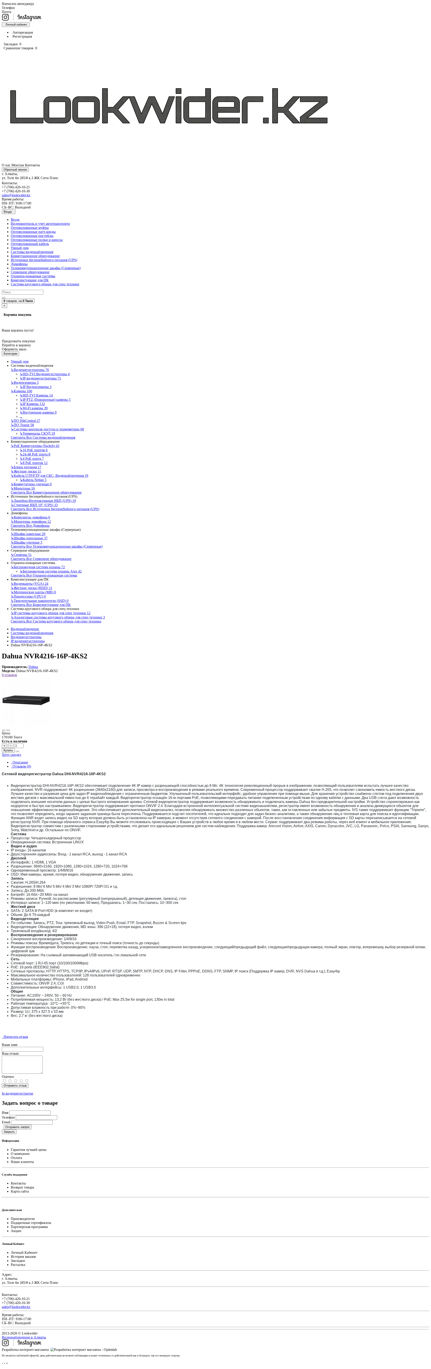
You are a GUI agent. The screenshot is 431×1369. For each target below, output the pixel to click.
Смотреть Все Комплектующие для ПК (41, 605)
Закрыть (9, 1131)
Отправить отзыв (15, 1085)
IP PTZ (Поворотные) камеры (45, 399)
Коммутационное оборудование (35, 256)
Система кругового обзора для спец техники (45, 284)
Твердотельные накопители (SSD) (39, 601)
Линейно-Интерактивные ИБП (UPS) (43, 501)
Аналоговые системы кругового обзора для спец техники (58, 617)
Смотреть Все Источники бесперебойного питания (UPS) (55, 509)
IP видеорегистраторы (40, 378)
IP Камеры (32, 404)
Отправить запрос (17, 1127)
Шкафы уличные (26, 542)
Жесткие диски (26, 471)
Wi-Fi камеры (34, 408)
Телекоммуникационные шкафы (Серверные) (46, 268)
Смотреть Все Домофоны (30, 525)
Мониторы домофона (31, 521)
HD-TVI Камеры (36, 395)
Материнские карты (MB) (33, 592)
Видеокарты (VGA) (29, 584)
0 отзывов (9, 675)
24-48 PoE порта (35, 454)
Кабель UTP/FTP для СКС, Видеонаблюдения (49, 475)
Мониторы (23, 488)
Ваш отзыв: (10, 1053)
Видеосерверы (25, 382)
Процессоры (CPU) (28, 596)
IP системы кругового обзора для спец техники (50, 613)
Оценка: (8, 1076)
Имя (5, 1113)
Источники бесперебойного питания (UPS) (44, 260)
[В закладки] (3, 730)
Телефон (8, 1117)
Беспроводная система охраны (38, 567)
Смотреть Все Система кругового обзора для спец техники (56, 621)
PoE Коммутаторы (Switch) (35, 446)
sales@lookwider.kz (16, 195)
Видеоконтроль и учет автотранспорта (40, 224)
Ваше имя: (10, 1045)
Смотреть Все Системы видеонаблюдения (43, 437)
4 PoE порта (32, 458)
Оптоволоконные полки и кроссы (37, 240)
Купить (8, 750)
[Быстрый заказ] (17, 751)
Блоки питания (26, 467)
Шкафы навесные (28, 534)
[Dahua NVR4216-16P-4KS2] (26, 725)
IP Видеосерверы (35, 387)
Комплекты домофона (30, 517)
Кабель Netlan (33, 480)
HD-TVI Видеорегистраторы (45, 374)
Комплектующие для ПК (30, 280)
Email (6, 1122)
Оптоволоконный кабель (30, 244)
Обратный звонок (15, 169)
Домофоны (19, 264)
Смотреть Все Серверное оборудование (41, 559)
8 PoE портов (34, 463)
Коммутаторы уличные (31, 484)
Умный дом (20, 248)
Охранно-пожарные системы (33, 276)
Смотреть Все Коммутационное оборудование (46, 492)
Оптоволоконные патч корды (33, 232)
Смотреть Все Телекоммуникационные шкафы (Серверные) (57, 546)
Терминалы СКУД (37, 433)
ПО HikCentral (25, 421)
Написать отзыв (15, 1037)
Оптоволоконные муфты (30, 228)
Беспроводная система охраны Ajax (51, 571)
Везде (15, 219)
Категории (10, 353)
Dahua (33, 667)
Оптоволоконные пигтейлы (32, 236)
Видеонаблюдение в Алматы (24, 1337)
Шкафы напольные (29, 538)
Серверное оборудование (30, 272)
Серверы (21, 555)
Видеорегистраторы (30, 370)
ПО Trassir (22, 425)
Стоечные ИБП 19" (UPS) (34, 505)
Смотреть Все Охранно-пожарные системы (44, 575)
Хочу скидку (11, 755)
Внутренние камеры (38, 412)
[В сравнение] (8, 730)
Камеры (21, 391)
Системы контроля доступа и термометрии (47, 429)
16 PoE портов (34, 450)
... (21, 416)
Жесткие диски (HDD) (31, 588)
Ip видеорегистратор (17, 1093)
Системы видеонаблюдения (32, 252)
